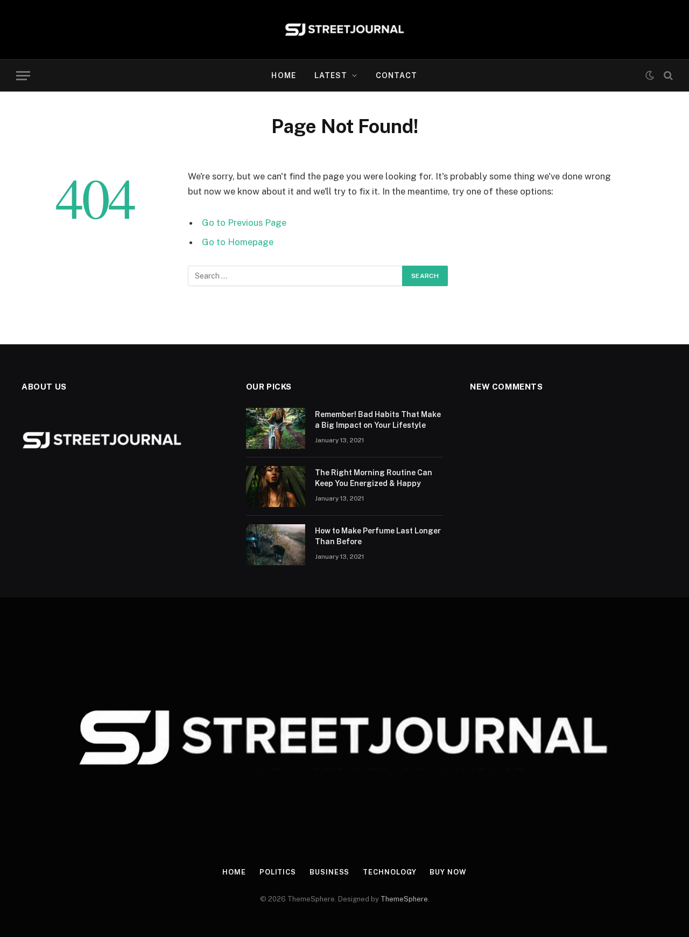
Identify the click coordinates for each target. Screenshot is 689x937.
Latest (331, 75)
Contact (397, 75)
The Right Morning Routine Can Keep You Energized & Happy (373, 478)
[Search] (667, 76)
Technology (389, 872)
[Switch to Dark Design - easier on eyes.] (650, 75)
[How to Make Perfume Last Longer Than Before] (275, 544)
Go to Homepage (237, 242)
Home (283, 75)
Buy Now (448, 872)
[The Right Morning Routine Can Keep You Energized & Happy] (275, 486)
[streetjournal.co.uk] (344, 29)
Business (329, 872)
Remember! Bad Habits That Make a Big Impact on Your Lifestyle (378, 419)
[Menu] (23, 76)
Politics (277, 872)
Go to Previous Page (244, 222)
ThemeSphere (404, 899)
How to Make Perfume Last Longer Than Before (378, 536)
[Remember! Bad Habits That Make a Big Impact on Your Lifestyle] (275, 428)
